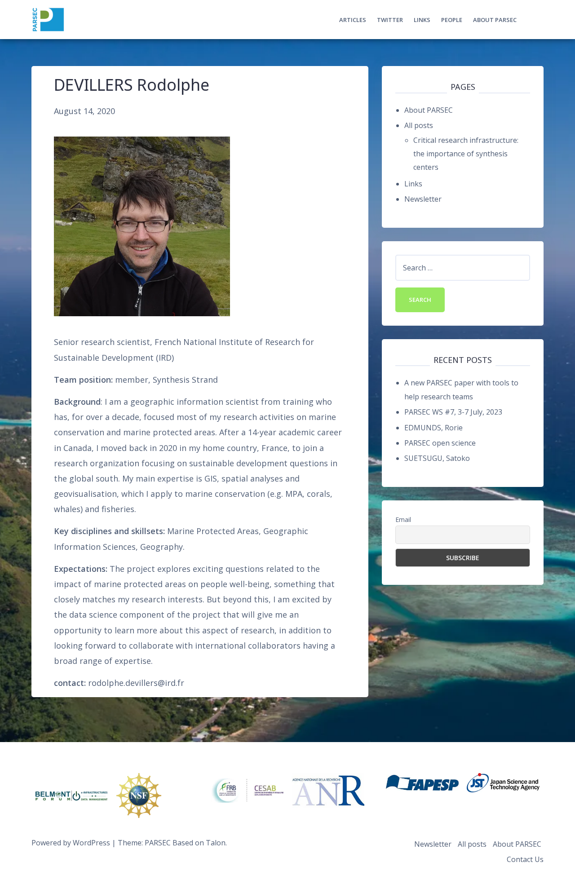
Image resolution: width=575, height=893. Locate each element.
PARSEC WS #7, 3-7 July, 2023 (453, 412)
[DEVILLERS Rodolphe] (142, 226)
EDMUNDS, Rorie (433, 428)
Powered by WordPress (70, 843)
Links (422, 20)
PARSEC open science (440, 443)
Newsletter (423, 199)
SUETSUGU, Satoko (437, 458)
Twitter (390, 20)
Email (403, 519)
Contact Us (525, 859)
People (451, 20)
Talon (216, 843)
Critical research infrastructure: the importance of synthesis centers (465, 153)
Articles (352, 20)
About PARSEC (495, 20)
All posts (418, 125)
